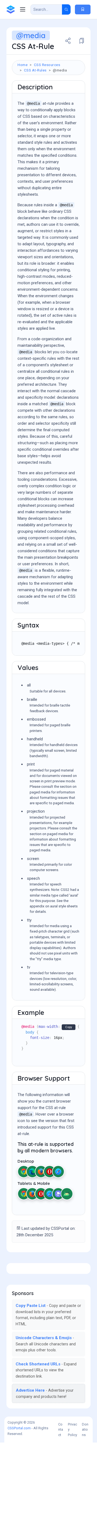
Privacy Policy (72, 1429)
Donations (85, 1429)
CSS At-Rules (35, 70)
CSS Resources (47, 65)
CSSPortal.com (19, 1428)
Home (22, 65)
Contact (60, 1429)
